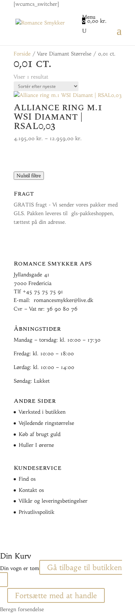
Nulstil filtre (29, 176)
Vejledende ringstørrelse (46, 423)
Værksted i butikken (42, 412)
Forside (22, 53)
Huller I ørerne (36, 445)
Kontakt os (31, 490)
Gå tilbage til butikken (84, 567)
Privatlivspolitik (36, 512)
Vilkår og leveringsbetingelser (53, 501)
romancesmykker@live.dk (63, 300)
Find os (27, 479)
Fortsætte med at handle (56, 595)
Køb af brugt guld (39, 434)
